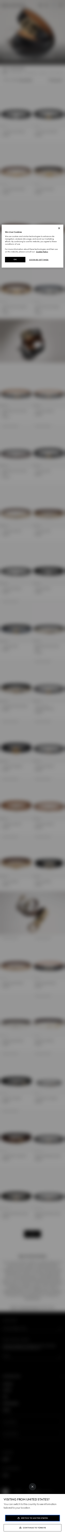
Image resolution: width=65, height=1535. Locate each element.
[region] (32, 246)
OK (15, 259)
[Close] (32, 1486)
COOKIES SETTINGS (39, 260)
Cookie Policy (42, 252)
